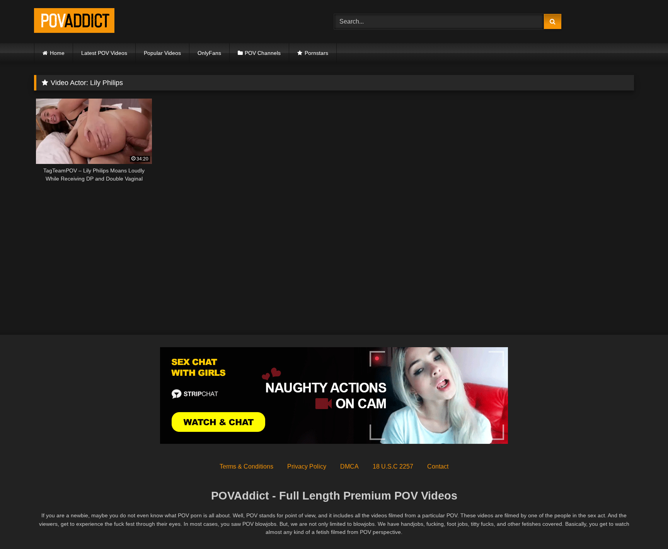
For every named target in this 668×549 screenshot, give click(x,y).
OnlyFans (209, 53)
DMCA (349, 466)
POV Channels (263, 53)
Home (57, 53)
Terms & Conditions (246, 466)
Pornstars (316, 53)
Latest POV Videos (104, 53)
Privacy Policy (306, 466)
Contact (437, 466)
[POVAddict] (74, 22)
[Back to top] (644, 526)
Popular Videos (162, 53)
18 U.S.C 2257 (393, 466)
